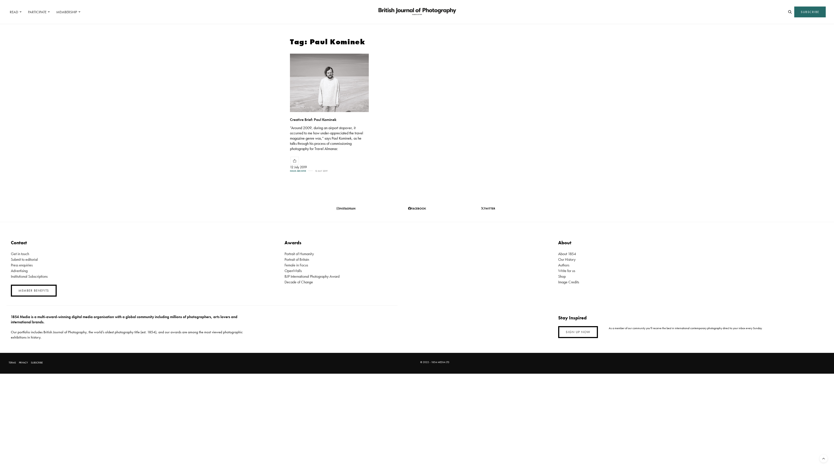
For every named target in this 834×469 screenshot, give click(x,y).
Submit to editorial (24, 259)
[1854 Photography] (417, 11)
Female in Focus (296, 265)
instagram (347, 208)
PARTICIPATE (37, 12)
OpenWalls (293, 270)
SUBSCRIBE (810, 12)
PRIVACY (23, 362)
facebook (418, 208)
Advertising (19, 270)
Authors (563, 265)
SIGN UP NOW (578, 332)
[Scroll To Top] (823, 458)
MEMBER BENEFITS (33, 290)
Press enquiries (22, 265)
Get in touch (20, 253)
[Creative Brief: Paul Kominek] (329, 83)
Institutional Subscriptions (29, 276)
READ (14, 12)
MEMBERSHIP (66, 12)
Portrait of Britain (297, 259)
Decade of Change (299, 281)
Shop (562, 276)
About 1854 (567, 253)
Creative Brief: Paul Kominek (313, 119)
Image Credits (568, 281)
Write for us (566, 270)
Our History (567, 259)
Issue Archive (298, 171)
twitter (489, 208)
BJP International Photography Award (312, 276)
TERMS (12, 362)
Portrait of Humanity (299, 253)
